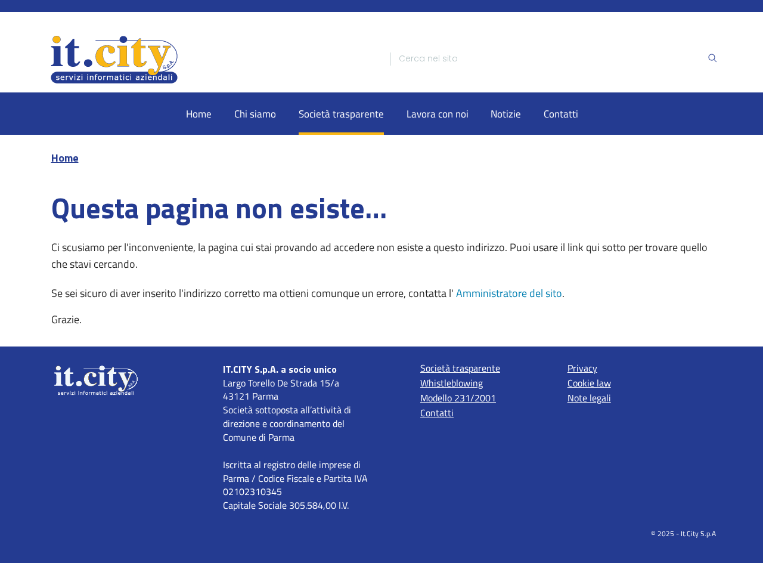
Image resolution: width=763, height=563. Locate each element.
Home (199, 113)
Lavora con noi (438, 113)
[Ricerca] (712, 59)
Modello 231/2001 (458, 398)
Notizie (506, 113)
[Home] (210, 58)
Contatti (561, 113)
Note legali (589, 398)
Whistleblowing (451, 383)
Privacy (582, 368)
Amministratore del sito (509, 293)
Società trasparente (341, 113)
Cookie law (589, 383)
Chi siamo (255, 113)
